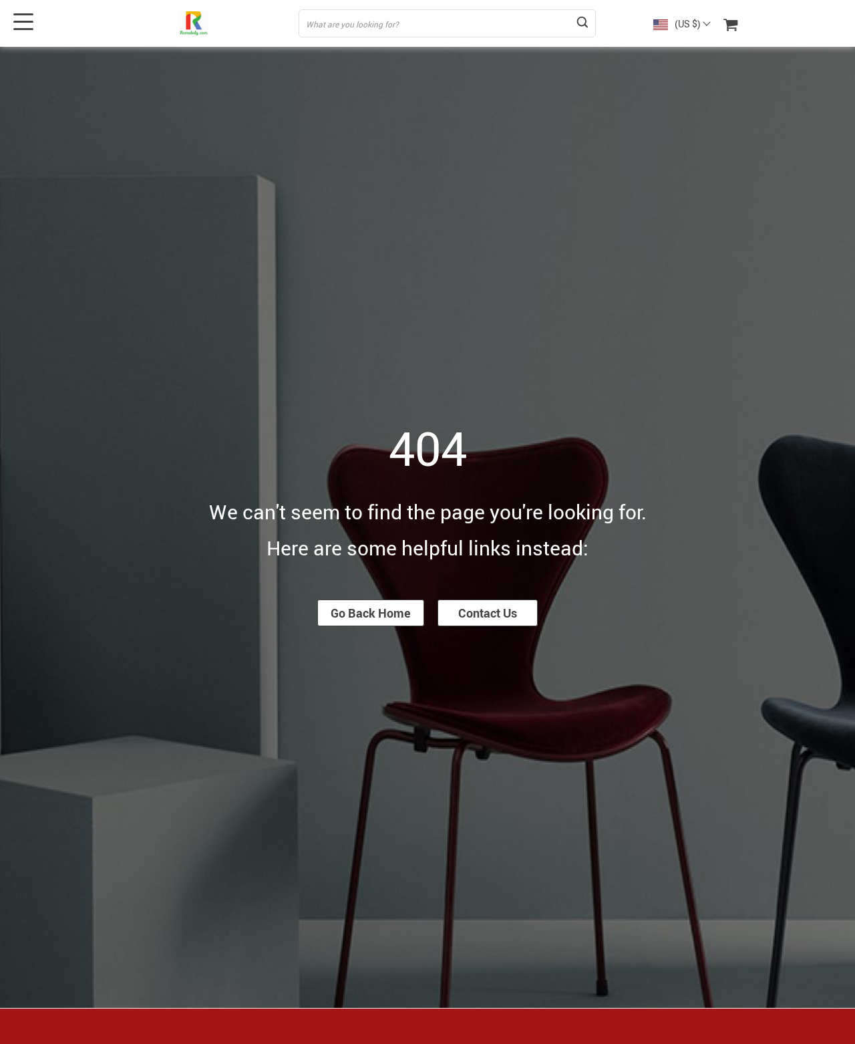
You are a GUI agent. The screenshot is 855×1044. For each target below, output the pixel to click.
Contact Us (487, 613)
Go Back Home (371, 613)
